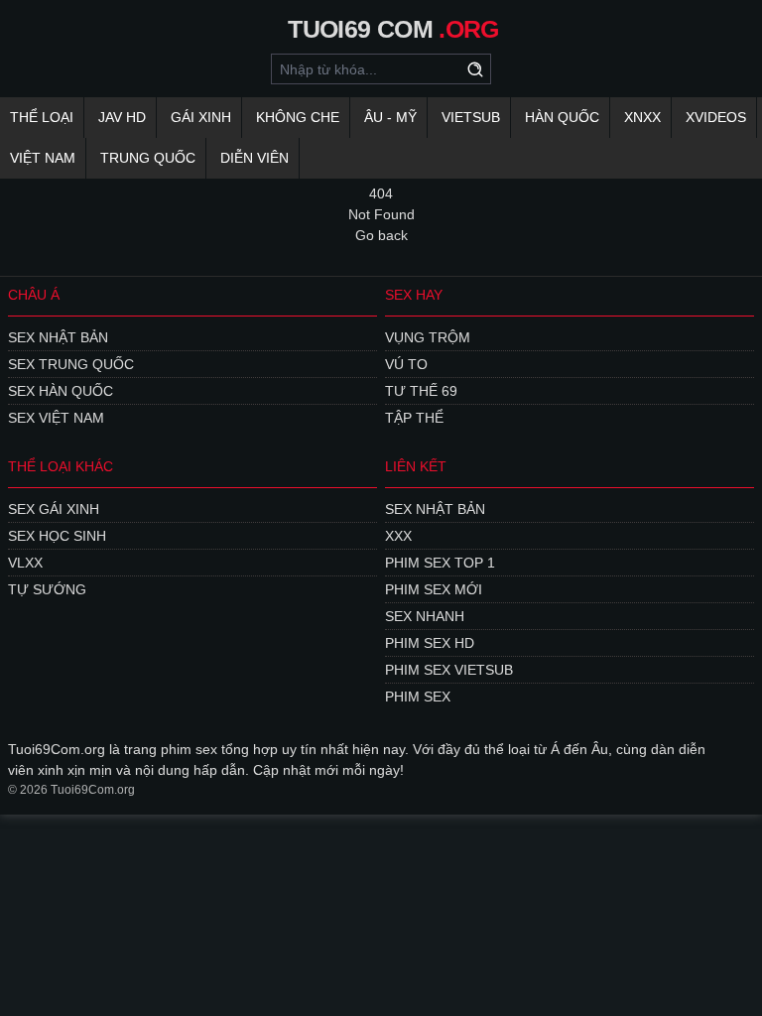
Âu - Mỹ (390, 117)
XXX (398, 536)
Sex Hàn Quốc (60, 391)
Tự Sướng (47, 589)
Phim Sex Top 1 (440, 563)
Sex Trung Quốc (71, 364)
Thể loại (41, 117)
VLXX (25, 563)
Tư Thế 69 (421, 391)
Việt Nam (42, 158)
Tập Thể (414, 418)
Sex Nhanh (424, 616)
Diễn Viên (254, 158)
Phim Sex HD (429, 643)
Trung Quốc (147, 158)
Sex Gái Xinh (53, 509)
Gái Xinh (201, 117)
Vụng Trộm (427, 337)
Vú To (406, 364)
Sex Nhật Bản (58, 337)
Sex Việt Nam (56, 418)
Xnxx (642, 117)
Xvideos (716, 117)
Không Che (297, 117)
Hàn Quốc (562, 117)
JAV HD (122, 117)
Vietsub (471, 117)
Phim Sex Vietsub (449, 670)
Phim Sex (417, 696)
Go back (381, 235)
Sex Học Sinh (57, 536)
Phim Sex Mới (433, 589)
